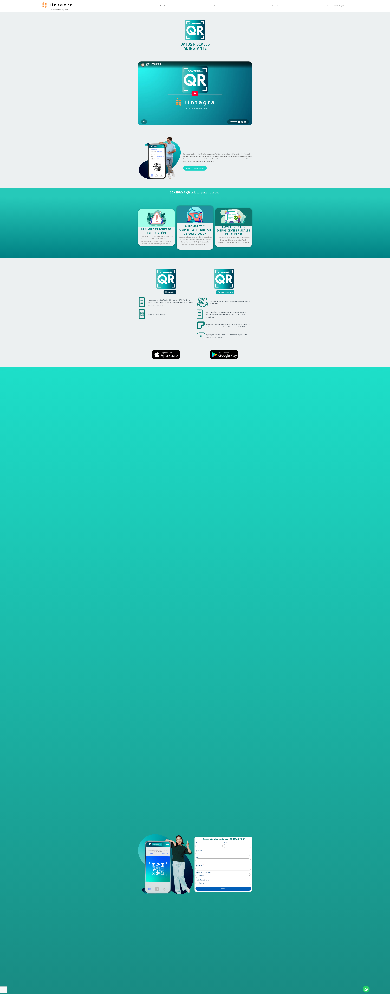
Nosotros (163, 6)
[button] (366, 989)
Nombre (198, 843)
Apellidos (227, 843)
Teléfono (199, 850)
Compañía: (199, 865)
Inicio (113, 6)
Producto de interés (203, 880)
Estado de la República (203, 872)
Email (198, 857)
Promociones (219, 6)
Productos (276, 6)
